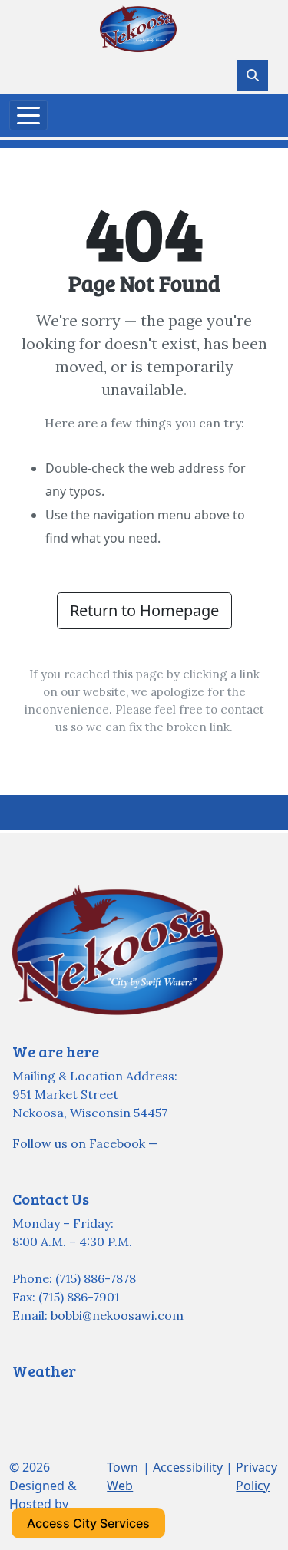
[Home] (138, 28)
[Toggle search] (252, 75)
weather (88, 1425)
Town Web (122, 1476)
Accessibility (188, 1467)
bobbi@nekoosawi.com (117, 1315)
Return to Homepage (144, 610)
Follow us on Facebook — (86, 1143)
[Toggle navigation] (28, 115)
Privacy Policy (256, 1476)
